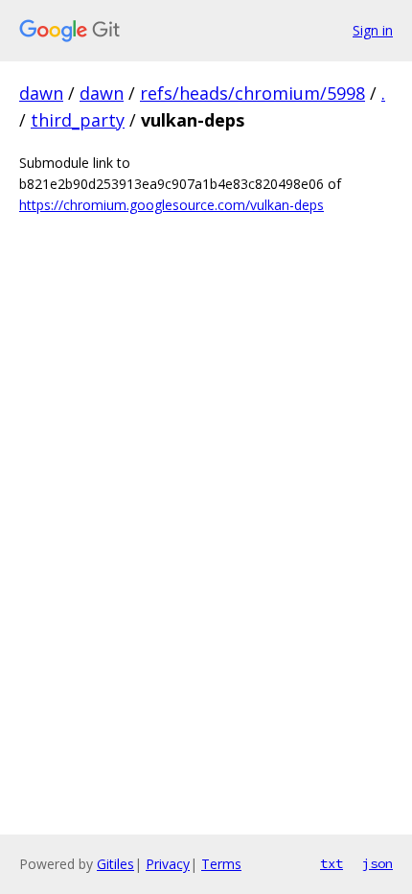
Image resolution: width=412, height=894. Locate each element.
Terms (221, 864)
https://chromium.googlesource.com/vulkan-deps (171, 205)
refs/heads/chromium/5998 (252, 93)
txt (331, 863)
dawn (41, 93)
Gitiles (115, 864)
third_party (78, 119)
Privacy (168, 864)
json (377, 863)
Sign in (373, 30)
